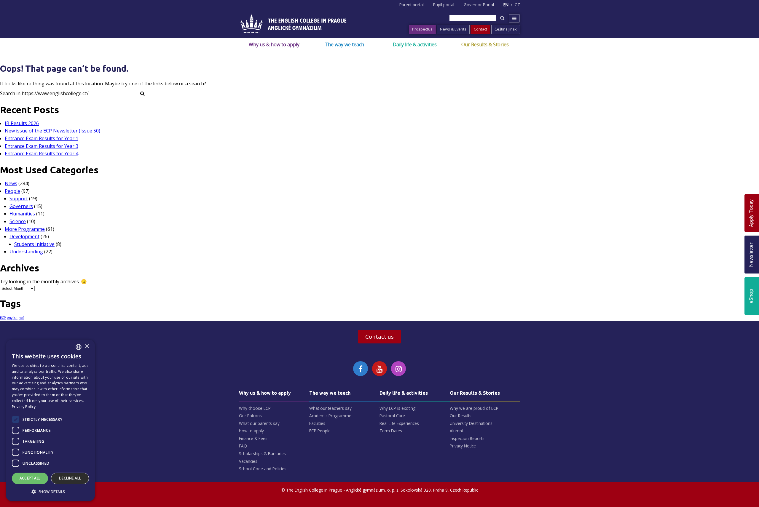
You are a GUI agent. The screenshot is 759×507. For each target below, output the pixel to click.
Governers (21, 206)
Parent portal (411, 4)
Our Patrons (250, 415)
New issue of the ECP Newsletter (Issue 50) (52, 130)
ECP (3, 318)
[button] (50, 491)
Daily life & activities (415, 44)
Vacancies (248, 461)
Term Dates (391, 431)
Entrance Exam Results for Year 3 (41, 146)
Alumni (456, 431)
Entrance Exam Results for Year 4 (41, 153)
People (12, 191)
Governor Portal (479, 4)
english (12, 318)
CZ (517, 4)
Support (18, 198)
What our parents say (259, 423)
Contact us (379, 336)
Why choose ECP (255, 408)
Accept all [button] (30, 478)
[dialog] (50, 420)
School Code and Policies (262, 468)
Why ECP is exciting (397, 408)
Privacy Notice (463, 446)
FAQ (243, 446)
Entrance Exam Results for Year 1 (41, 138)
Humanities (22, 213)
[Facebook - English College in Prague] (360, 368)
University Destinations (471, 423)
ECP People (320, 431)
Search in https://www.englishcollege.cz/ (44, 93)
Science (17, 221)
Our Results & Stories (485, 44)
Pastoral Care (392, 415)
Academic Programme (330, 415)
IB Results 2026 (22, 123)
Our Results (460, 415)
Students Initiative (34, 244)
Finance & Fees (253, 438)
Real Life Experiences (399, 423)
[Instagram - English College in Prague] (398, 368)
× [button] (86, 346)
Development (24, 236)
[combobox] (79, 347)
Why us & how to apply (274, 44)
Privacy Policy (24, 406)
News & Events (453, 29)
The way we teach (344, 44)
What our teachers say (330, 408)
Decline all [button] (70, 478)
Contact (480, 29)
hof (21, 318)
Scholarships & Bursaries (262, 453)
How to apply (251, 431)
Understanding (26, 251)
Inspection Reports (467, 438)
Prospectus (422, 29)
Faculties (317, 423)
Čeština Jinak (506, 29)
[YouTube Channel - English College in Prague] (379, 368)
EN (505, 4)
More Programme (25, 229)
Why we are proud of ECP (474, 408)
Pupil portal (443, 4)
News (11, 183)
